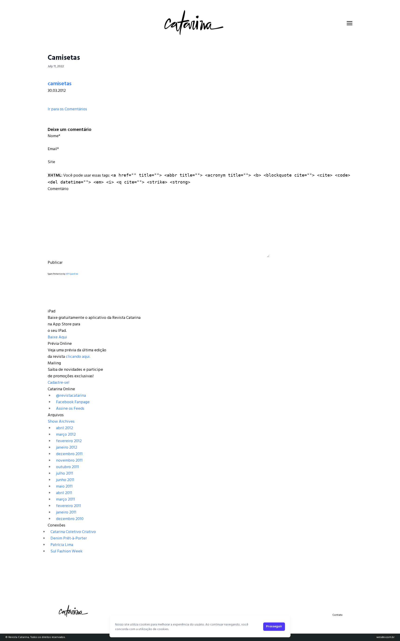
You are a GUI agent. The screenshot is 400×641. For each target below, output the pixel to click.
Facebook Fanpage (73, 402)
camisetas (60, 83)
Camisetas (64, 57)
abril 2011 (64, 493)
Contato (337, 615)
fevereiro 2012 (69, 441)
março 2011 (65, 499)
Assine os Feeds (70, 408)
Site (51, 162)
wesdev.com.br (385, 637)
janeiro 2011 (66, 512)
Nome (53, 136)
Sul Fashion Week (66, 551)
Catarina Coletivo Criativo (73, 532)
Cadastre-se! (58, 382)
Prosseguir (274, 626)
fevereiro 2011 (68, 506)
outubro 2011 (67, 467)
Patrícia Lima (61, 545)
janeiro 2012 (66, 447)
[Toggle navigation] (349, 23)
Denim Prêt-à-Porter (68, 538)
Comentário (58, 189)
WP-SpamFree (72, 274)
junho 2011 (65, 480)
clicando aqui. (78, 356)
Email (52, 149)
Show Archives (61, 421)
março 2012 (66, 434)
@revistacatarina (71, 395)
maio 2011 (64, 486)
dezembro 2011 (69, 454)
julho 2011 (64, 473)
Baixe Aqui (57, 337)
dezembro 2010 (70, 519)
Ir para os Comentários (67, 109)
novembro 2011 (69, 460)
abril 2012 (64, 428)
